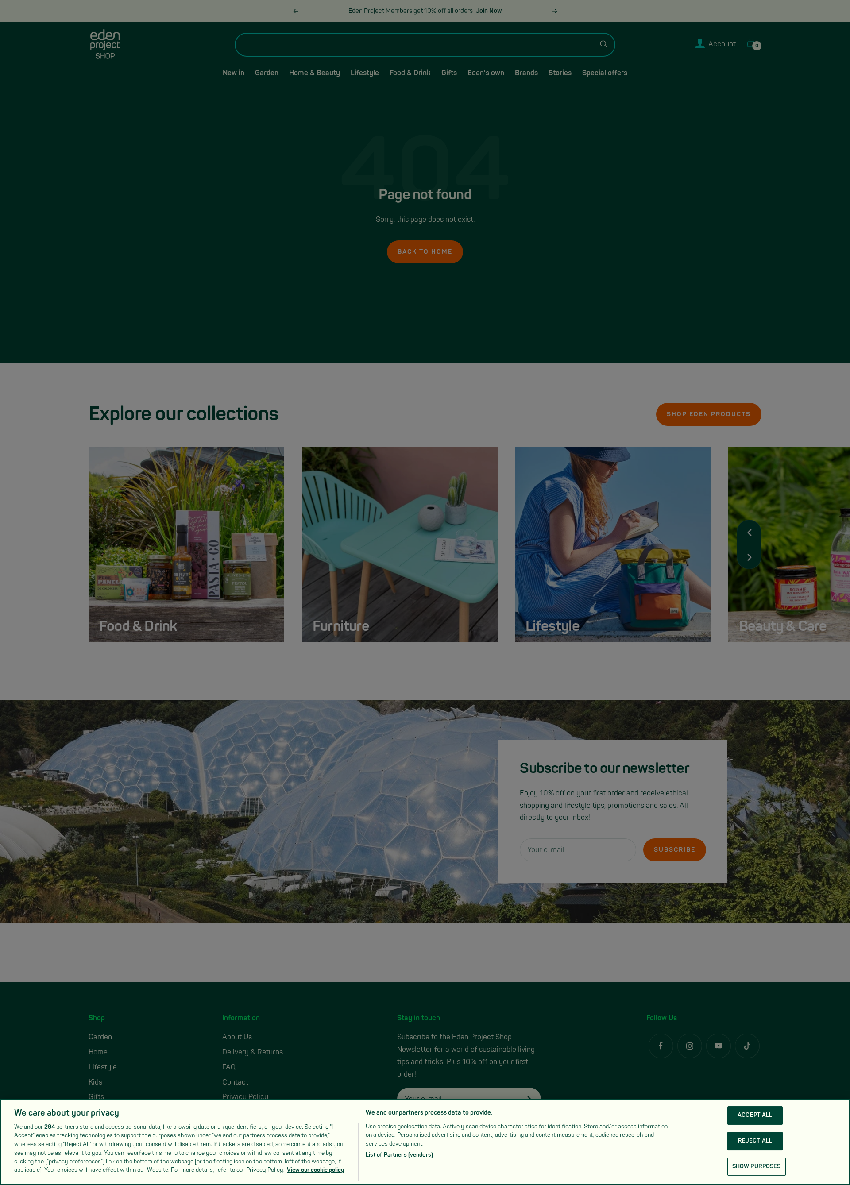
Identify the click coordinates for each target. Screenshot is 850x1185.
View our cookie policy (315, 1169)
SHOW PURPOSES (756, 1166)
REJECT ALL (755, 1140)
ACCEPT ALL (755, 1115)
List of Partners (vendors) (399, 1154)
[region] (425, 1142)
